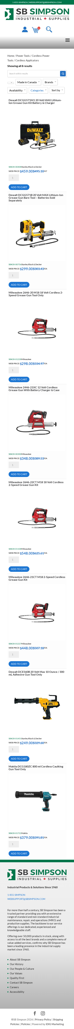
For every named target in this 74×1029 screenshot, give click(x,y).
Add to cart (19, 187)
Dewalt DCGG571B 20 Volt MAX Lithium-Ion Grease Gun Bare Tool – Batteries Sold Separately (36, 197)
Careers (14, 987)
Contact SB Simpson (21, 982)
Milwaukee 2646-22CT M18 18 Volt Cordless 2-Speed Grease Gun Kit (36, 483)
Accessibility (17, 991)
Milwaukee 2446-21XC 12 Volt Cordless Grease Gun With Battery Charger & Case (34, 389)
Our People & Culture (22, 968)
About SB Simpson (20, 959)
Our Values (16, 973)
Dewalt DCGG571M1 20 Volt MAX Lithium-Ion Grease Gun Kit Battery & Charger (35, 101)
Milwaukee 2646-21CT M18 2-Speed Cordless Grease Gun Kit (37, 578)
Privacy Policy (43, 1019)
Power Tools (23, 55)
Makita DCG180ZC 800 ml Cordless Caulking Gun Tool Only (36, 768)
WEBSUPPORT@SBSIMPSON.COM (45, 2)
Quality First (17, 977)
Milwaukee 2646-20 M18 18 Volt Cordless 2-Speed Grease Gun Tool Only (36, 294)
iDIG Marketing (55, 1024)
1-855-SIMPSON (20, 2)
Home (10, 55)
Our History (16, 964)
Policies (25, 1024)
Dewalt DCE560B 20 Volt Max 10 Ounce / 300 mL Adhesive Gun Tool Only (36, 673)
